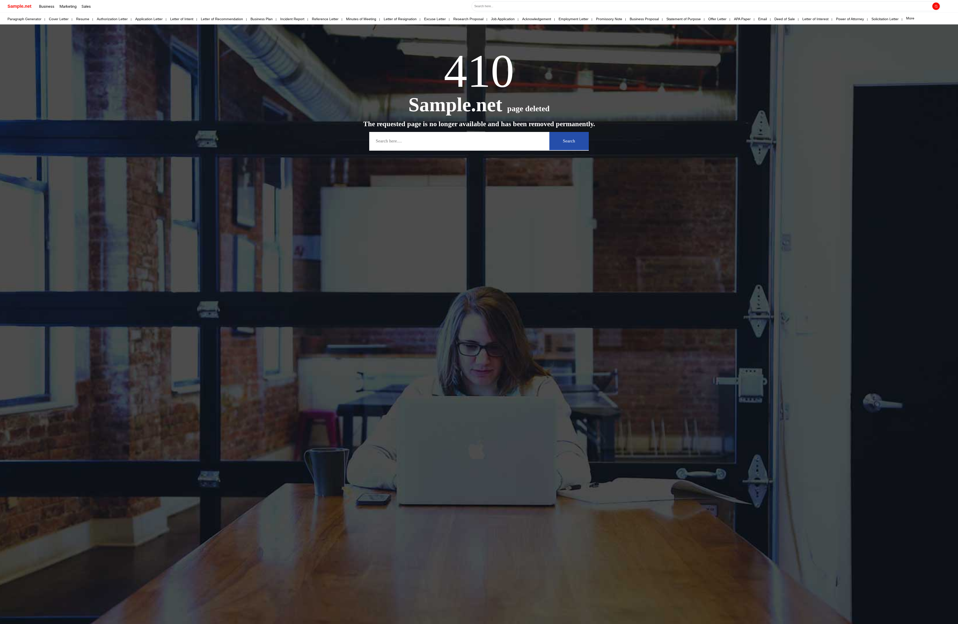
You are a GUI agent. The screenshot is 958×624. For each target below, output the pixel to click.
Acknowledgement (536, 19)
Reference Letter (325, 19)
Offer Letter (717, 19)
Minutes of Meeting (361, 19)
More (910, 18)
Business (46, 6)
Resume (82, 19)
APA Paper (742, 19)
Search (569, 140)
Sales (86, 6)
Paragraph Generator (24, 19)
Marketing (68, 6)
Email (762, 19)
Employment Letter (574, 19)
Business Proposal (644, 19)
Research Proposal (468, 19)
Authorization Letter (112, 19)
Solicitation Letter (885, 19)
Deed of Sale (784, 19)
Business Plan (261, 19)
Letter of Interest (815, 19)
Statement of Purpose (683, 19)
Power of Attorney (850, 19)
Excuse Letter (435, 19)
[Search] (936, 6)
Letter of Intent (181, 19)
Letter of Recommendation (222, 19)
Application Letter (149, 19)
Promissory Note (609, 19)
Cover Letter (59, 19)
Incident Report (292, 19)
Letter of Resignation (400, 19)
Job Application (503, 19)
